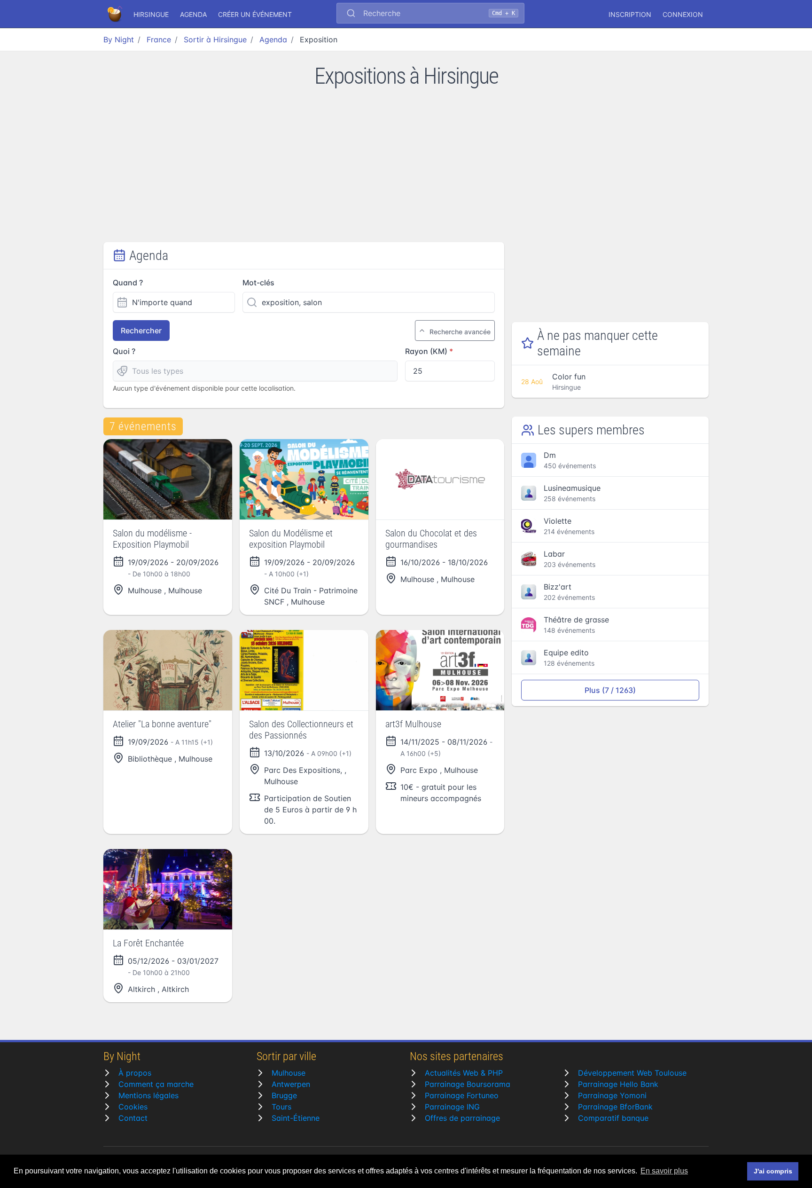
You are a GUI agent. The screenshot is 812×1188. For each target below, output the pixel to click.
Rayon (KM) (426, 351)
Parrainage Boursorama (467, 1084)
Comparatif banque (613, 1118)
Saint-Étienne (296, 1118)
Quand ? (128, 282)
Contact (133, 1118)
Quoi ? (124, 351)
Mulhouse (288, 1073)
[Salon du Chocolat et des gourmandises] (440, 479)
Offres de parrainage (462, 1118)
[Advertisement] (406, 171)
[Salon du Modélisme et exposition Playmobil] (304, 479)
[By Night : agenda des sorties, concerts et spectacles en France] (115, 14)
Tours (281, 1106)
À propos (134, 1073)
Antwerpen (291, 1084)
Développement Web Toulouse (632, 1073)
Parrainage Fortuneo (462, 1095)
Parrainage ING (452, 1106)
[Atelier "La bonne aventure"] (167, 670)
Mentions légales (148, 1095)
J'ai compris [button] (773, 1171)
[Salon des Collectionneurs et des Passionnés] (304, 670)
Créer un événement (255, 14)
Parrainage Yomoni (612, 1095)
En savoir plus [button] (664, 1171)
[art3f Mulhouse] (440, 670)
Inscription (630, 14)
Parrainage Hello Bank (618, 1084)
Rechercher (141, 330)
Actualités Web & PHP (464, 1073)
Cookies (133, 1106)
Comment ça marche (156, 1084)
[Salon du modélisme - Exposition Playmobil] (167, 479)
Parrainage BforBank (615, 1106)
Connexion (683, 14)
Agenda (193, 14)
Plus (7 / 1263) (610, 690)
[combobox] (430, 14)
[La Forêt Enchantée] (167, 889)
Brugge (284, 1095)
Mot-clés (258, 282)
